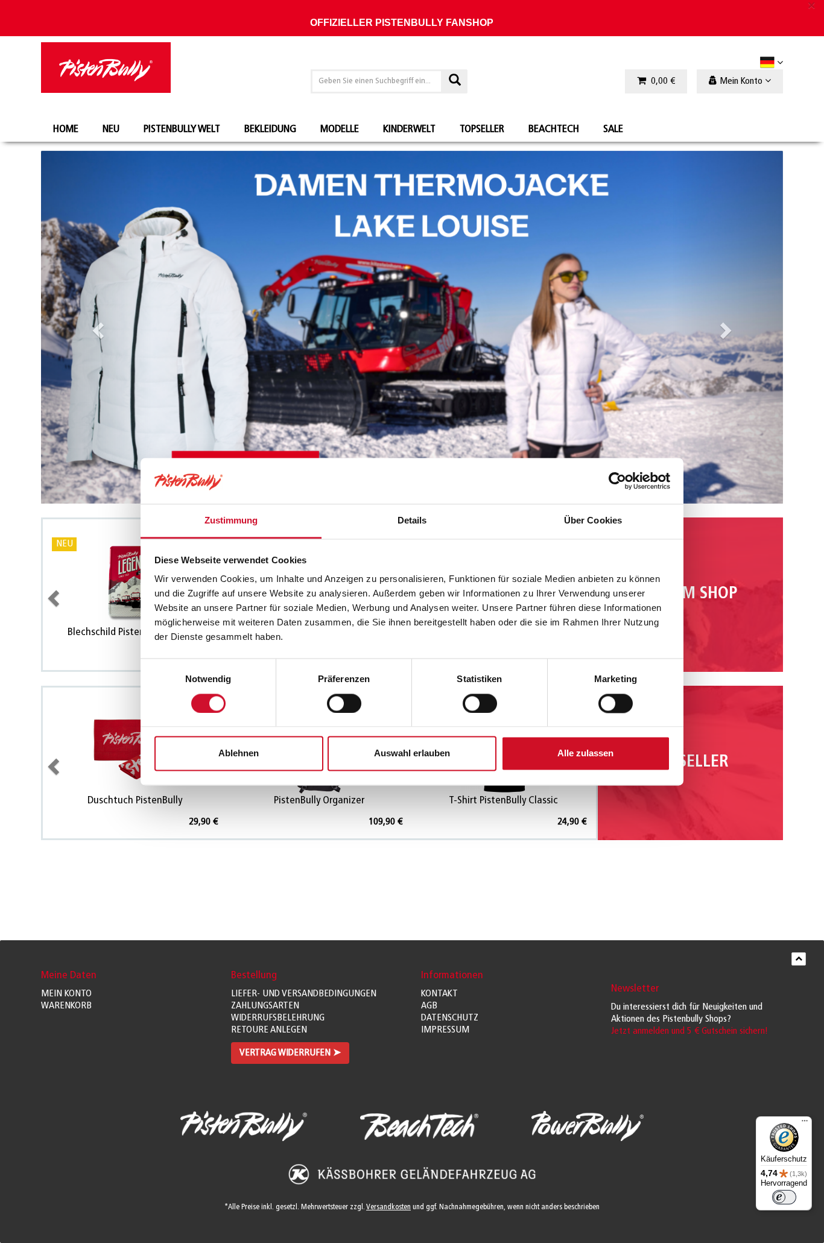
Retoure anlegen (269, 1030)
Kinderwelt (409, 129)
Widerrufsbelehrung (278, 1018)
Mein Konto (66, 994)
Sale (613, 129)
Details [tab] (412, 521)
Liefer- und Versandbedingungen (303, 994)
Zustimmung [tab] (231, 521)
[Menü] (804, 1123)
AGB (429, 1006)
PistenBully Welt (182, 129)
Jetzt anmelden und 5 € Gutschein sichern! (689, 1031)
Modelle (339, 129)
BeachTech (553, 129)
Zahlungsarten (265, 1006)
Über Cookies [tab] (593, 521)
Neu (111, 129)
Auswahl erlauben (412, 753)
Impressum (445, 1030)
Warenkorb (66, 1006)
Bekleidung (270, 129)
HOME (65, 129)
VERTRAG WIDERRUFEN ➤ (290, 1053)
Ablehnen (238, 753)
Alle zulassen (585, 753)
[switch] (344, 703)
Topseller (482, 129)
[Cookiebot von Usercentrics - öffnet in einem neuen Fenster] (617, 481)
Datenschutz (449, 1018)
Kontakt (439, 994)
